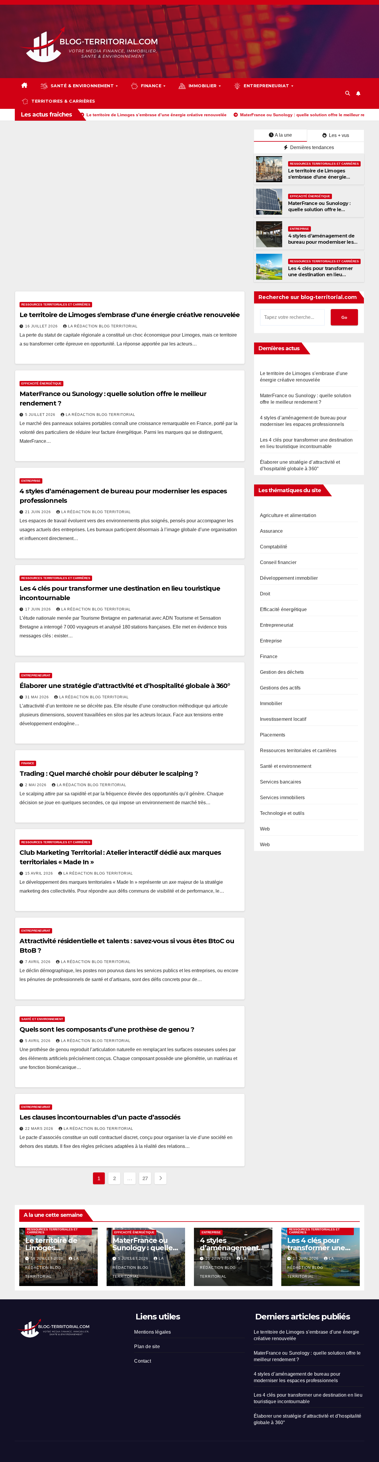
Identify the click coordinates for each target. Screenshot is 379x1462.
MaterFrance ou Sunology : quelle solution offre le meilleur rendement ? (319, 210)
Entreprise (299, 228)
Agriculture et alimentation (288, 515)
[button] (347, 93)
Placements (272, 734)
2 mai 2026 (36, 785)
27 (145, 1178)
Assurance (271, 531)
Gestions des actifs (280, 687)
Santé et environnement (42, 1019)
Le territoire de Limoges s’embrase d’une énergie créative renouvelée (317, 177)
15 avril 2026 (39, 873)
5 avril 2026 (38, 1041)
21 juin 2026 (38, 512)
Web (265, 828)
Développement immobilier (289, 578)
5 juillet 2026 (41, 415)
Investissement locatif (283, 719)
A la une (283, 135)
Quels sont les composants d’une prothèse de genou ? (107, 1029)
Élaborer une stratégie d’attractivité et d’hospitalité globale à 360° (125, 686)
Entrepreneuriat (35, 675)
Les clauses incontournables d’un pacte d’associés (100, 1117)
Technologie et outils (282, 813)
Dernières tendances (311, 147)
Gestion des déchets (282, 672)
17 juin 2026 (38, 609)
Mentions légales (152, 1332)
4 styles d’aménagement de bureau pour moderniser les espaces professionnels (321, 242)
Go (344, 317)
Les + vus (338, 135)
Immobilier (271, 703)
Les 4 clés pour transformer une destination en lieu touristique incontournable (320, 275)
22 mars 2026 (39, 1129)
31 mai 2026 (37, 697)
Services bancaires (280, 781)
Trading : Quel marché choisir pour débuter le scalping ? (109, 774)
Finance (27, 763)
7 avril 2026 (38, 962)
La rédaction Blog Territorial (103, 326)
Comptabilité (273, 546)
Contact (142, 1361)
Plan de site (147, 1346)
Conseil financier (278, 562)
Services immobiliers (282, 797)
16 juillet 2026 (42, 326)
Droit (265, 593)
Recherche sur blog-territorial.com (307, 297)
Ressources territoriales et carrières (324, 163)
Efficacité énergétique (310, 196)
